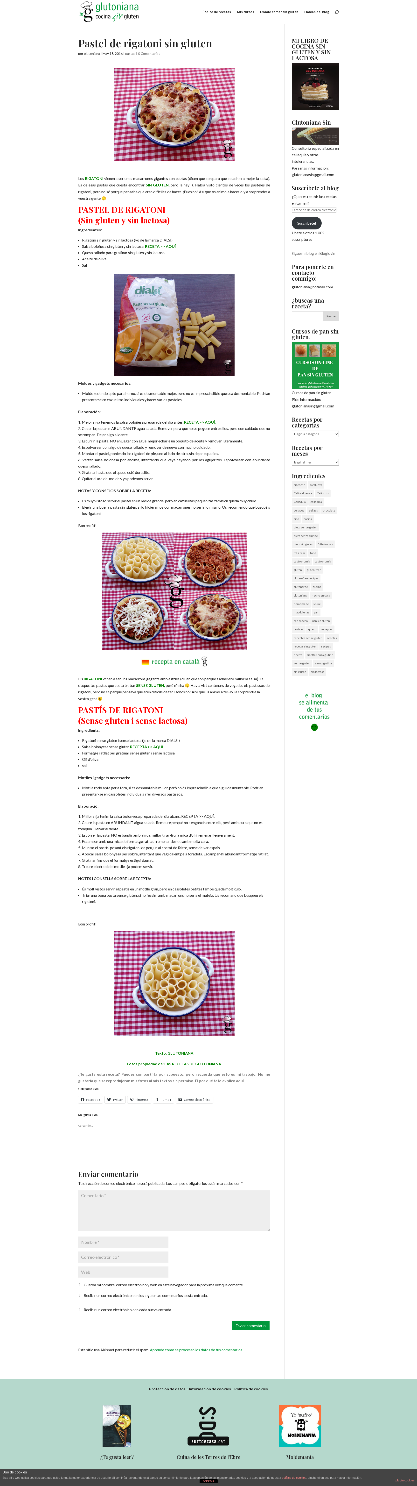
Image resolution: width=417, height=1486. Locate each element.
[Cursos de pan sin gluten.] (315, 365)
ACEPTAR (208, 1481)
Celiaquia (300, 502)
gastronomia (302, 561)
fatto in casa (325, 544)
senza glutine (323, 663)
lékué (317, 604)
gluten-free (313, 570)
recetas (332, 638)
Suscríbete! (306, 223)
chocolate (328, 510)
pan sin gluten (321, 621)
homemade (301, 604)
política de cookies (294, 1477)
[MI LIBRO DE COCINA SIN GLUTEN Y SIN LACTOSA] (315, 108)
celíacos (299, 510)
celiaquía (316, 502)
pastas (130, 53)
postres (299, 629)
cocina (308, 519)
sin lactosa (317, 672)
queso (312, 629)
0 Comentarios (149, 53)
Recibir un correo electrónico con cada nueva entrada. (128, 1309)
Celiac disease (303, 493)
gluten (298, 570)
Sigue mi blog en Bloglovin (313, 253)
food (313, 553)
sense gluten (302, 663)
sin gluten (300, 672)
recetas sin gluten (305, 646)
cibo (296, 519)
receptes (327, 629)
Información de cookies (210, 1388)
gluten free (301, 587)
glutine (317, 587)
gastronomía (323, 561)
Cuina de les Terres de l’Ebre (208, 1457)
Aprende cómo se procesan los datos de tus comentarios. (196, 1349)
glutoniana (92, 53)
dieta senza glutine (306, 536)
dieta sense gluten (305, 527)
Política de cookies (251, 1388)
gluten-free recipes (306, 578)
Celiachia (323, 493)
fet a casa (300, 553)
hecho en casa (321, 595)
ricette (298, 655)
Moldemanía (300, 1457)
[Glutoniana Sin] (315, 136)
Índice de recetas (217, 12)
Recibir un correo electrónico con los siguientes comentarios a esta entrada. (146, 1295)
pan (316, 612)
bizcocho (299, 485)
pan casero (301, 621)
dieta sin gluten (303, 544)
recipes (326, 646)
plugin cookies (405, 1480)
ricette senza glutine (320, 655)
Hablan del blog (316, 12)
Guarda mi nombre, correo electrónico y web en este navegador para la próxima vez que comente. (163, 1284)
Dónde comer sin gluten (279, 12)
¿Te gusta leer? (117, 1457)
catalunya (316, 485)
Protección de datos (167, 1388)
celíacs (313, 510)
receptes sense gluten (308, 638)
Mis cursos (245, 12)
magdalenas (301, 612)
